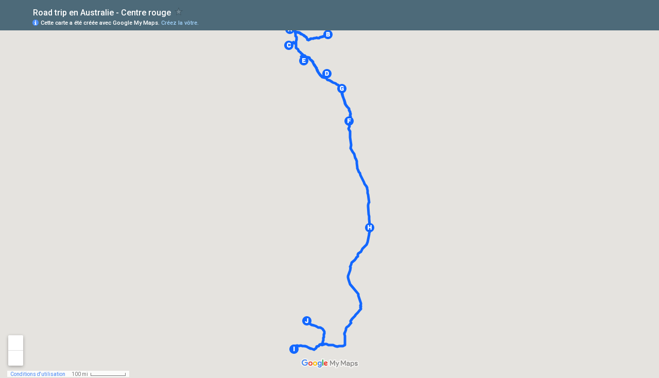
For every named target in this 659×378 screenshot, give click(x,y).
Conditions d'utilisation (37, 374)
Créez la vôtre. (180, 23)
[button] (328, 34)
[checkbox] (179, 12)
